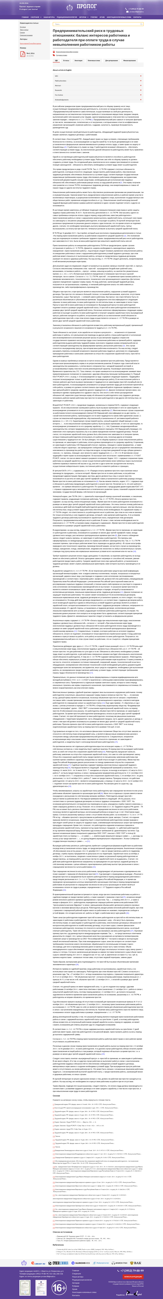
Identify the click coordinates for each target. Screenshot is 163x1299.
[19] (69, 786)
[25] (124, 897)
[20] (101, 793)
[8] (97, 481)
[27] (132, 931)
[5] (124, 345)
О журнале (35, 17)
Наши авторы (49, 17)
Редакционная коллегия (67, 17)
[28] (77, 964)
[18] (69, 767)
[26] (127, 913)
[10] (134, 551)
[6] (107, 390)
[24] (64, 890)
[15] (116, 742)
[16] (103, 751)
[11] (121, 592)
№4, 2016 (30, 53)
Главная (25, 17)
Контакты (137, 17)
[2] (66, 147)
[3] (121, 182)
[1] (92, 119)
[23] (96, 874)
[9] (116, 535)
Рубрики (94, 17)
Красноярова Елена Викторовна (30, 43)
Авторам (82, 17)
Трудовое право (61, 55)
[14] (103, 703)
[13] (91, 673)
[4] (125, 235)
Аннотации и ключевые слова (119, 17)
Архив (102, 17)
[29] (103, 1054)
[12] (75, 631)
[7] (111, 410)
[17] (69, 765)
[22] (94, 867)
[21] (88, 841)
